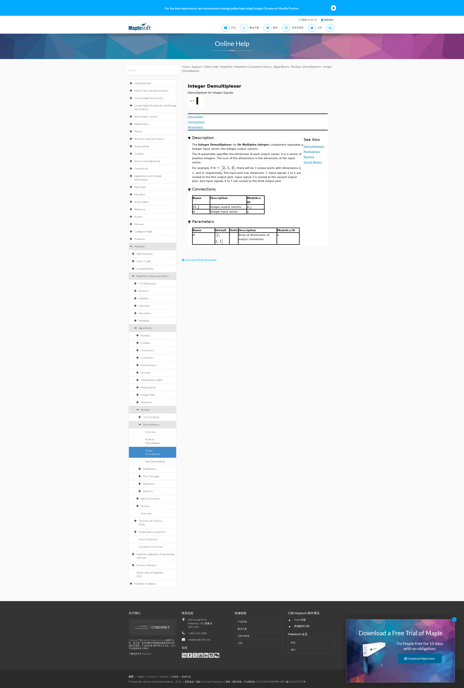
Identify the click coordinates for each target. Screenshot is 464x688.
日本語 (175, 676)
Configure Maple (143, 231)
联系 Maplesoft (309, 19)
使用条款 (189, 681)
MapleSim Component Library (152, 276)
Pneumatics (145, 313)
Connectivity (141, 168)
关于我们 (134, 613)
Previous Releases (146, 565)
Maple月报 (300, 619)
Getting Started (142, 83)
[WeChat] (216, 655)
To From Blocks (151, 417)
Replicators (149, 483)
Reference (139, 209)
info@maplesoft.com (199, 639)
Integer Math (148, 394)
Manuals (139, 224)
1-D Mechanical (147, 283)
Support (197, 66)
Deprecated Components (152, 531)
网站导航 (237, 681)
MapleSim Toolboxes (145, 583)
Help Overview (144, 253)
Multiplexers (149, 468)
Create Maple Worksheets (148, 98)
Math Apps (140, 186)
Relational (146, 402)
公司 (240, 643)
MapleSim (139, 246)
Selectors (148, 491)
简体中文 (186, 676)
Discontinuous (149, 365)
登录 (293, 642)
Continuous (147, 350)
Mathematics (141, 123)
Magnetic (143, 298)
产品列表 (242, 621)
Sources (145, 505)
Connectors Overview (151, 546)
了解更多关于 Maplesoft (140, 653)
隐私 (198, 681)
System (138, 216)
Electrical (143, 290)
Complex (145, 342)
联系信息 (187, 613)
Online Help (211, 66)
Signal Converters (150, 498)
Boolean (145, 335)
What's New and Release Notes (151, 90)
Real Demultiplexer (155, 461)
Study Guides (141, 201)
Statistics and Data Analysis (149, 138)
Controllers (147, 357)
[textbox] (199, 154)
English (141, 676)
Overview (150, 431)
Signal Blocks (146, 328)
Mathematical (148, 387)
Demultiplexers (151, 424)
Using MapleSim (145, 268)
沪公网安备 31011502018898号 (260, 681)
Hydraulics (144, 305)
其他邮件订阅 (301, 626)
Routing (145, 409)
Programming (141, 146)
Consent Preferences (213, 681)
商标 (228, 681)
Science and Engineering (147, 161)
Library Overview (148, 539)
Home (186, 66)
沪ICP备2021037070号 (293, 681)
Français (152, 676)
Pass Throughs (151, 476)
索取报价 (329, 19)
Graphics (139, 153)
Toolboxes (139, 238)
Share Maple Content (146, 116)
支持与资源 (243, 635)
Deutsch (164, 676)
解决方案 (242, 628)
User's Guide (143, 261)
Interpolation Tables (152, 379)
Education (139, 194)
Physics (138, 131)
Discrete (145, 372)
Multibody (144, 320)
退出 (293, 649)
